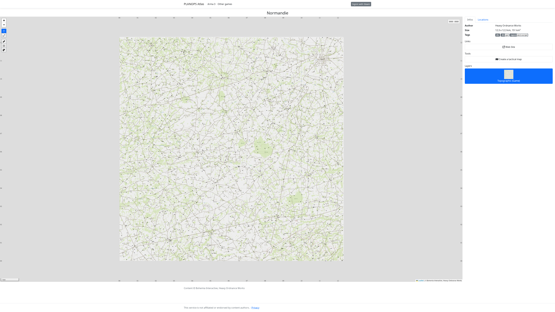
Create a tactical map (510, 59)
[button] (4, 20)
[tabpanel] (509, 54)
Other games (225, 4)
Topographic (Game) (508, 80)
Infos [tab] (470, 19)
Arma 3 (211, 4)
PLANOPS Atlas (194, 4)
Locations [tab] (483, 19)
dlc (497, 35)
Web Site (510, 47)
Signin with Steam (361, 4)
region (519, 35)
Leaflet (421, 280)
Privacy (255, 307)
